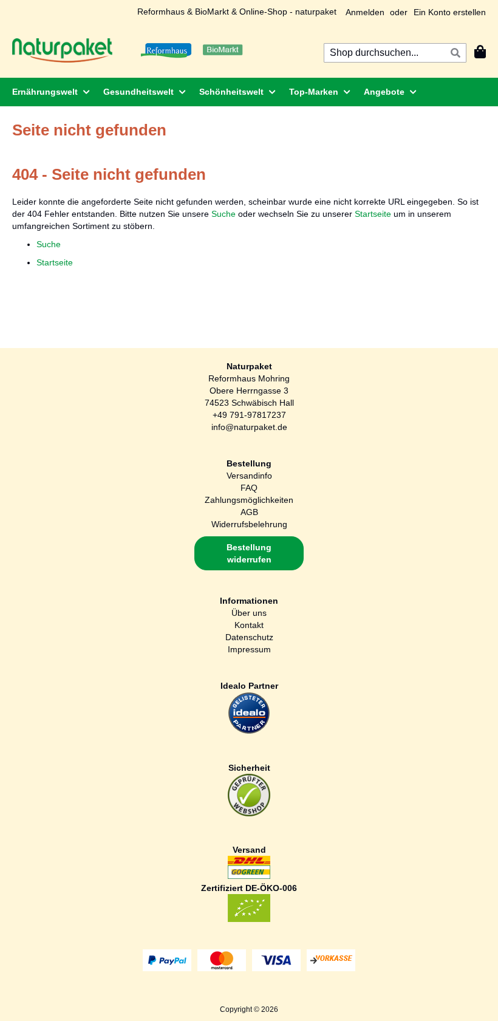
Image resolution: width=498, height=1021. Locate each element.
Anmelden (365, 12)
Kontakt (249, 625)
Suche (223, 214)
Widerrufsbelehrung (249, 524)
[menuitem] (47, 92)
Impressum (249, 649)
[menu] (249, 92)
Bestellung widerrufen (249, 553)
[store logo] (62, 50)
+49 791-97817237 (249, 415)
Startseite (373, 214)
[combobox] (395, 53)
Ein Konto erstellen (450, 12)
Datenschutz (249, 637)
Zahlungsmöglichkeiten (249, 500)
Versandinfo (249, 475)
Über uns (249, 613)
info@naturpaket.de (249, 427)
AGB (249, 512)
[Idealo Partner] (249, 731)
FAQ (249, 488)
